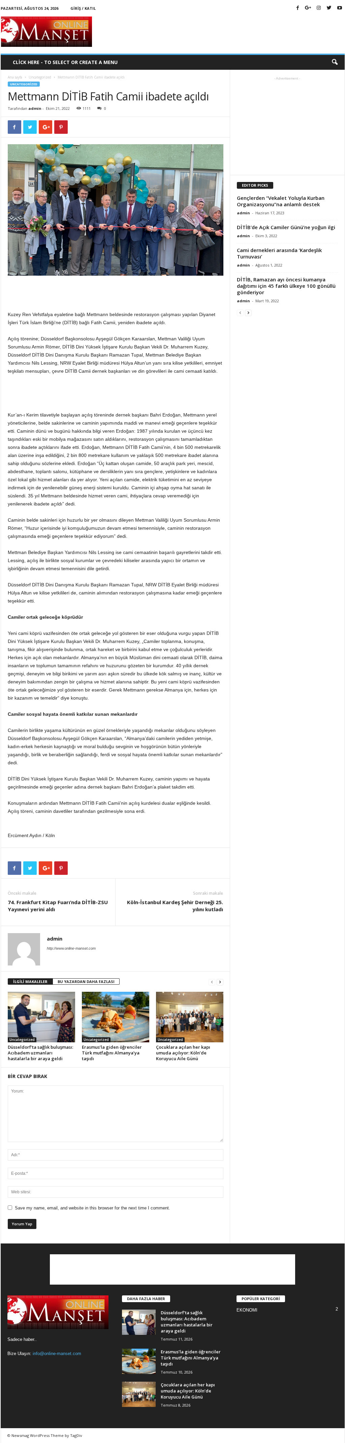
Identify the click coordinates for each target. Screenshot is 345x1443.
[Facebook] (298, 8)
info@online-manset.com (57, 1353)
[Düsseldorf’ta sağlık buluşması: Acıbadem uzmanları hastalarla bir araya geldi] (41, 1017)
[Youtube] (340, 8)
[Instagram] (319, 8)
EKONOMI (247, 1310)
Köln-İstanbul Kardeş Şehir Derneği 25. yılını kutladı (175, 906)
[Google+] (308, 8)
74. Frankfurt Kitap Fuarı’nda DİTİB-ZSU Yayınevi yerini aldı (58, 906)
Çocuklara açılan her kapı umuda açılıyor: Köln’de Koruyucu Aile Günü (183, 1053)
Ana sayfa (15, 77)
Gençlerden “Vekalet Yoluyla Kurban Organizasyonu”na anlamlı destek (280, 201)
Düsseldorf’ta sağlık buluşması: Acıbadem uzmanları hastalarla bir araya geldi (40, 1053)
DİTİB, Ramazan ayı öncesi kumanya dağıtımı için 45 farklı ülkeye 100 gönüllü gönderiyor (286, 286)
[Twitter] (329, 8)
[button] (334, 62)
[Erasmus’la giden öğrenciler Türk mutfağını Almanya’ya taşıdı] (115, 1017)
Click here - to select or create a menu (65, 62)
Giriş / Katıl (83, 8)
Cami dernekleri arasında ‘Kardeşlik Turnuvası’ (279, 253)
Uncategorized (40, 77)
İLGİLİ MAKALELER (30, 981)
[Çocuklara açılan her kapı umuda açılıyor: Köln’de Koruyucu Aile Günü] (189, 1017)
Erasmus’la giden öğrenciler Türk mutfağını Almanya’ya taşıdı (112, 1053)
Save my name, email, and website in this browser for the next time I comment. (92, 1207)
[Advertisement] (222, 32)
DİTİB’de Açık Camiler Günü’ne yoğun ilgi (286, 227)
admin (34, 108)
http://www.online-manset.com (71, 948)
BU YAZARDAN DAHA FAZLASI (86, 981)
